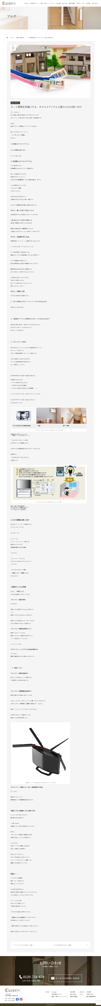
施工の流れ (64, 3)
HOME (47, 992)
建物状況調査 (72, 3)
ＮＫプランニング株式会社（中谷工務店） (22, 118)
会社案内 (88, 3)
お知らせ (82, 992)
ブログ (81, 994)
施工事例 (58, 3)
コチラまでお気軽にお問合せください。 (21, 912)
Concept (26, 3)
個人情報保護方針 (91, 996)
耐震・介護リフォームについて (48, 3)
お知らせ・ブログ (80, 3)
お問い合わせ (95, 3)
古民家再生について (34, 3)
